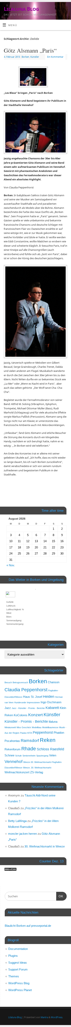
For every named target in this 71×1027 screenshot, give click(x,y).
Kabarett (52, 708)
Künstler (34, 56)
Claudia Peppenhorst (26, 689)
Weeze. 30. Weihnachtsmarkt (37, 767)
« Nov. (11, 565)
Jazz (8, 708)
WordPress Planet (20, 990)
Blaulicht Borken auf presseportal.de (28, 925)
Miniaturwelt (10, 727)
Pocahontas (12, 740)
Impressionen (33, 702)
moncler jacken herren (22, 833)
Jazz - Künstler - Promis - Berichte (28, 708)
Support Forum (18, 969)
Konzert (35, 714)
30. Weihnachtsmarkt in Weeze (44, 846)
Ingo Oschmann (51, 702)
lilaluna (53, 721)
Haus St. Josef (32, 696)
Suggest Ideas (17, 962)
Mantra (44, 1017)
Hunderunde (20, 702)
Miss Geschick (24, 727)
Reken (47, 740)
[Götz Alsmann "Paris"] (35, 77)
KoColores (20, 715)
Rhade (28, 748)
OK (59, 896)
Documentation (18, 948)
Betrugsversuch (20, 682)
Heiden (48, 696)
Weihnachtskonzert (17, 772)
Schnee (9, 755)
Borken (25, 56)
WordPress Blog (18, 983)
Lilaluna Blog (21, 9)
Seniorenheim (29, 755)
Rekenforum (13, 749)
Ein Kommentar (55, 56)
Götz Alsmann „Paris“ (30, 50)
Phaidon (59, 732)
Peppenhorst (43, 732)
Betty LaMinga (17, 821)
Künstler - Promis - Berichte (26, 721)
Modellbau (36, 727)
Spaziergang (42, 755)
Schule (18, 755)
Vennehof (13, 761)
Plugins (13, 955)
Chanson (53, 682)
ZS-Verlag (36, 772)
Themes (13, 976)
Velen (52, 755)
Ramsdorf (30, 740)
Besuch (8, 682)
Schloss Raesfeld (50, 749)
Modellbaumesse (50, 727)
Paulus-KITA (26, 733)
